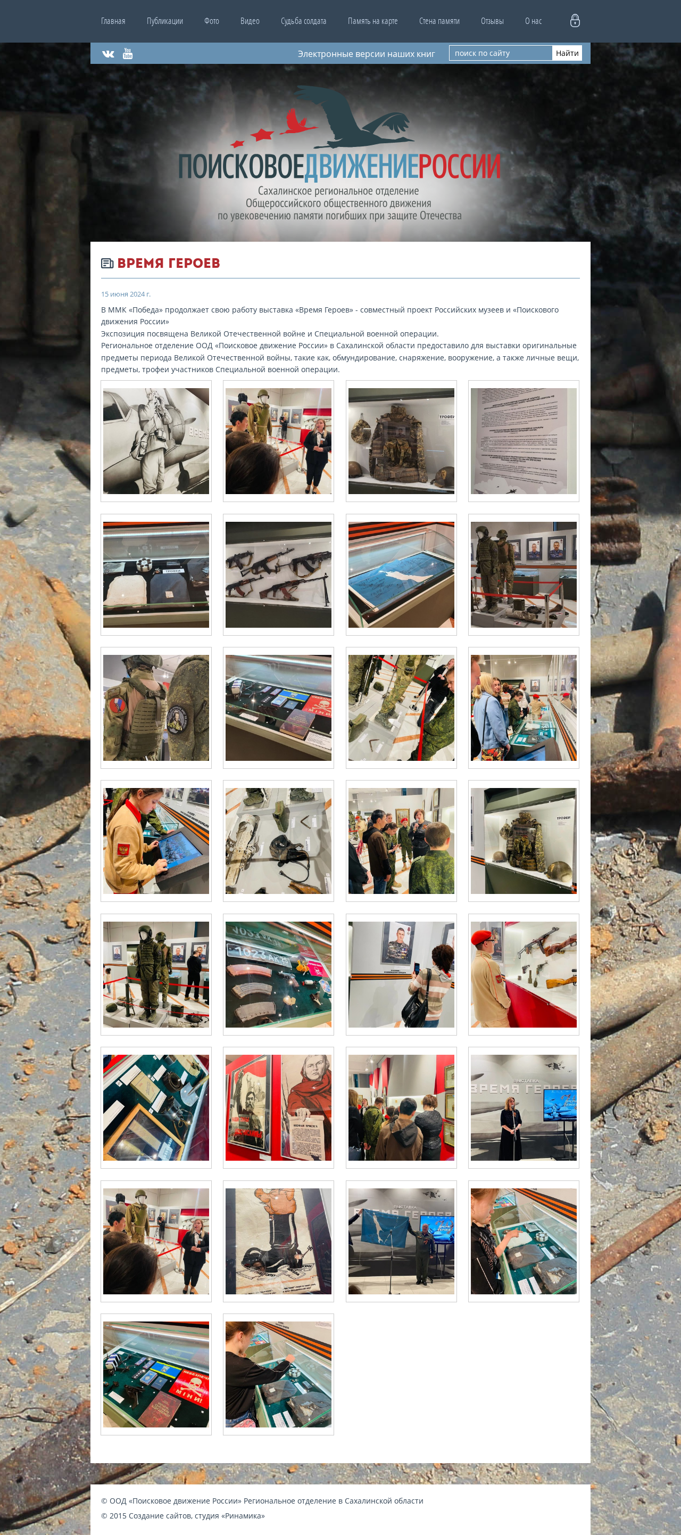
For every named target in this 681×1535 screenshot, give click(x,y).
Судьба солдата (304, 21)
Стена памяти (439, 21)
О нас (533, 21)
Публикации (165, 21)
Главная (113, 21)
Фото (211, 21)
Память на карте (373, 21)
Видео (250, 21)
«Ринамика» (243, 1516)
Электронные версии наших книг (366, 53)
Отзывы (492, 21)
